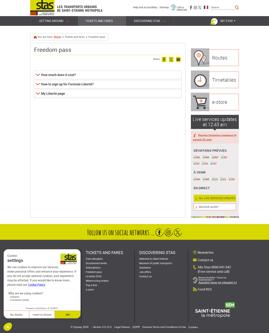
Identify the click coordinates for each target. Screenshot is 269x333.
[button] (107, 75)
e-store (90, 289)
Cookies (193, 327)
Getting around (51, 21)
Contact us (145, 276)
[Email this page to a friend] (178, 59)
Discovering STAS (147, 21)
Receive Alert (209, 207)
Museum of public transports (155, 263)
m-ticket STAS (93, 276)
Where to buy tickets (97, 280)
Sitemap (164, 7)
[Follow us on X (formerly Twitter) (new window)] (200, 7)
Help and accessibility (145, 7)
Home (57, 36)
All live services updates (217, 198)
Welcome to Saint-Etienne (153, 258)
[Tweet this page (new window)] (171, 59)
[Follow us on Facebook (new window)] (191, 7)
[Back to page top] (262, 329)
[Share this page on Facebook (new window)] (164, 59)
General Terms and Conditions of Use (164, 326)
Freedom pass (94, 272)
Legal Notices (122, 326)
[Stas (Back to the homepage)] (42, 7)
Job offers (145, 272)
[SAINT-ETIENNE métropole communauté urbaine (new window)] (215, 310)
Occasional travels (96, 263)
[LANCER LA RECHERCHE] (237, 7)
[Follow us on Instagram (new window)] (195, 7)
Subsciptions (93, 267)
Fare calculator (94, 258)
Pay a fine (91, 285)
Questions (145, 267)
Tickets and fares (99, 21)
